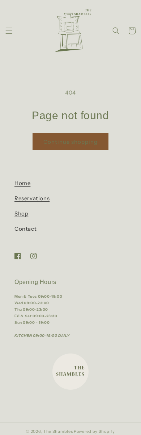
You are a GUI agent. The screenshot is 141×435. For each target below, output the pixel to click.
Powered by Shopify (94, 431)
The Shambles (58, 431)
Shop (21, 213)
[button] (9, 31)
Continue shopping (70, 141)
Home (22, 183)
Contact (25, 228)
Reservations (32, 198)
